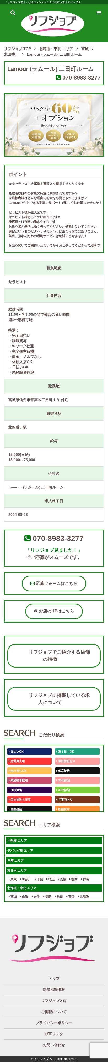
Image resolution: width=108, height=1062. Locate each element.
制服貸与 (63, 809)
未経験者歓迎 (19, 780)
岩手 (36, 896)
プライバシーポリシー (54, 1023)
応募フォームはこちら (56, 583)
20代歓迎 (63, 780)
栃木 (74, 879)
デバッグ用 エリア (20, 850)
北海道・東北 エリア (21, 888)
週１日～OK (65, 751)
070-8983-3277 (81, 77)
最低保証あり (66, 761)
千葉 (39, 879)
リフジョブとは (54, 1001)
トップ (54, 978)
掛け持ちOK (18, 770)
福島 (47, 896)
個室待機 (63, 770)
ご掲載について (54, 1012)
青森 (70, 896)
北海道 (84, 896)
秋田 (59, 896)
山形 (24, 896)
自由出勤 (16, 809)
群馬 (85, 879)
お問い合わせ (54, 1045)
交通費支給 (17, 761)
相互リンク (54, 1034)
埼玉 (51, 879)
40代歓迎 (63, 790)
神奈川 (26, 879)
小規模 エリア (17, 840)
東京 (13, 879)
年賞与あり (65, 799)
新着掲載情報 (54, 989)
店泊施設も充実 (20, 799)
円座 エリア (15, 860)
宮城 (13, 896)
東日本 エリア (17, 870)
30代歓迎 (16, 790)
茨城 (62, 879)
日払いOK (17, 751)
